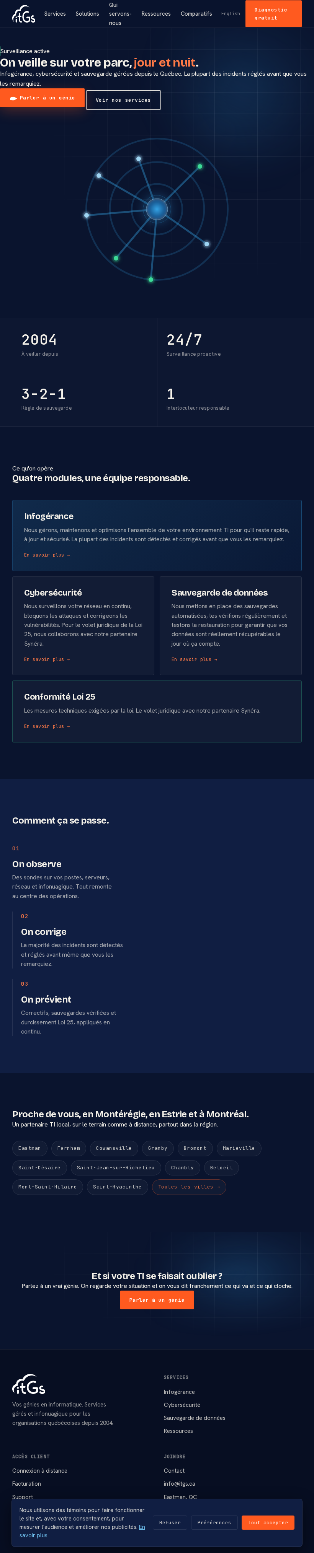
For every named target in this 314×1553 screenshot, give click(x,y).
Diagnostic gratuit (271, 14)
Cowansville (114, 1148)
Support (22, 1497)
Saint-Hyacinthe (117, 1186)
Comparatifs (196, 13)
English (230, 14)
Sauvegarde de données (195, 1418)
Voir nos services (123, 100)
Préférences (214, 1522)
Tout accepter (268, 1522)
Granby (158, 1148)
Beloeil (221, 1167)
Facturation (26, 1484)
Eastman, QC (180, 1497)
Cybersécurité (182, 1405)
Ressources (156, 13)
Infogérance (179, 1392)
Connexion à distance (39, 1471)
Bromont (195, 1148)
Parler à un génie (47, 97)
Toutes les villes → (189, 1186)
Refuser (170, 1522)
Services (55, 13)
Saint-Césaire (39, 1167)
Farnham (68, 1148)
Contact (174, 1471)
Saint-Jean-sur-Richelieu (116, 1167)
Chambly (182, 1167)
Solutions (87, 13)
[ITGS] (23, 14)
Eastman (29, 1148)
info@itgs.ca (179, 1484)
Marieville (239, 1148)
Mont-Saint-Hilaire (47, 1186)
